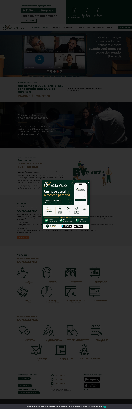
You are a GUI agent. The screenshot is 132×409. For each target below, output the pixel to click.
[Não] (129, 406)
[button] (88, 182)
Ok (105, 406)
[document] (66, 204)
